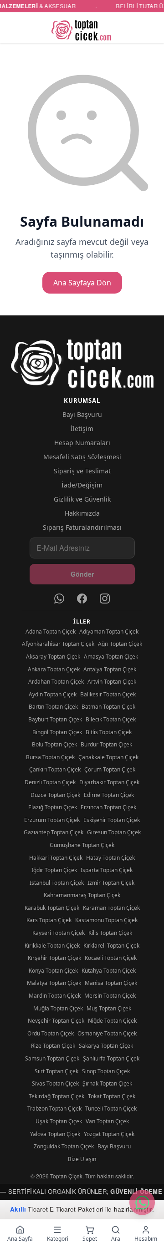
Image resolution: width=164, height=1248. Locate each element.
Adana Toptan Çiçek (51, 631)
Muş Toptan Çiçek (109, 1008)
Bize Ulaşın (82, 1159)
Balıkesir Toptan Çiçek (108, 694)
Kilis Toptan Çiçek (110, 933)
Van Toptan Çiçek (107, 1121)
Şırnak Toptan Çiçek (107, 1083)
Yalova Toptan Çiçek (55, 1134)
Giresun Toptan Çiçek (114, 832)
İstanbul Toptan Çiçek (57, 883)
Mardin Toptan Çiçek (55, 995)
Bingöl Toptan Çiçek (57, 732)
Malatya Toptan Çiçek (54, 983)
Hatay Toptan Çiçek (110, 858)
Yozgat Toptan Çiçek (109, 1134)
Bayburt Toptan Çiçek (55, 719)
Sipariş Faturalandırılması (82, 527)
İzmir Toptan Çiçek (110, 883)
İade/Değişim (82, 485)
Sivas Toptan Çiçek (55, 1083)
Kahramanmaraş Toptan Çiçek (82, 895)
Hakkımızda (82, 513)
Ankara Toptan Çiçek (54, 669)
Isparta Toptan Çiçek (107, 870)
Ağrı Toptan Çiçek (120, 644)
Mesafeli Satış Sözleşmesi (82, 456)
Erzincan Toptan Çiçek (108, 807)
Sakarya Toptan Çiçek (106, 1046)
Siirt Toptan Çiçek (56, 1071)
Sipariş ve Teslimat (82, 471)
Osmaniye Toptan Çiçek (107, 1033)
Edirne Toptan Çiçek (109, 795)
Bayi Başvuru (82, 414)
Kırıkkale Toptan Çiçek (52, 945)
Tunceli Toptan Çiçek (111, 1108)
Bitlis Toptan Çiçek (109, 732)
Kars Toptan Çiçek (49, 920)
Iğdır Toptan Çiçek (54, 870)
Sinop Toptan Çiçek (106, 1071)
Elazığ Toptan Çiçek (52, 807)
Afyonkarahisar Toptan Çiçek (58, 644)
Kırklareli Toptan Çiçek (111, 945)
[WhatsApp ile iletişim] (142, 1202)
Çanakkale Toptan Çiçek (108, 757)
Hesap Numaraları (82, 442)
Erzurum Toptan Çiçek (52, 820)
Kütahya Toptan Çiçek (109, 970)
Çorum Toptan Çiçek (109, 769)
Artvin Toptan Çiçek (111, 681)
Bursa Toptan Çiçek (50, 757)
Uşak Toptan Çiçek (59, 1121)
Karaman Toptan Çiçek (111, 908)
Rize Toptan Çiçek (53, 1046)
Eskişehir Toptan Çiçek (111, 820)
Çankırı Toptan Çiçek (55, 769)
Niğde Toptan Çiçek (112, 1021)
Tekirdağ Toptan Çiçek (56, 1096)
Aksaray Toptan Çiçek (53, 656)
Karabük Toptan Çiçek (52, 908)
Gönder (82, 573)
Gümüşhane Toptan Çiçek (82, 845)
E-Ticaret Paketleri (76, 1209)
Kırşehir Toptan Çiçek (54, 958)
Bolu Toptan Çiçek (54, 744)
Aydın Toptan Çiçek (53, 694)
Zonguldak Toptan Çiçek (64, 1146)
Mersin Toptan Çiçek (110, 995)
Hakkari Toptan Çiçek (55, 858)
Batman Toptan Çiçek (108, 706)
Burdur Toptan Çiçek (106, 744)
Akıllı (18, 1209)
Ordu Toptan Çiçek (50, 1033)
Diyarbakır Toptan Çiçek (109, 782)
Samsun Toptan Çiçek (52, 1058)
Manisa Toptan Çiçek (111, 983)
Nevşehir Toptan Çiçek (56, 1021)
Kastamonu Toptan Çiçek (106, 920)
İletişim (82, 428)
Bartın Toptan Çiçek (53, 706)
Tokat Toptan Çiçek (111, 1096)
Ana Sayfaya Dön (82, 283)
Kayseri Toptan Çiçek (58, 933)
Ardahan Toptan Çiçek (56, 681)
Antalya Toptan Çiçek (109, 669)
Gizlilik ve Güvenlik (82, 499)
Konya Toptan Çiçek (53, 970)
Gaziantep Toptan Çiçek (53, 832)
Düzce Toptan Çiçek (55, 795)
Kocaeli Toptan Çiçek (111, 958)
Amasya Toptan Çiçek (111, 656)
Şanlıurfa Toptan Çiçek (111, 1058)
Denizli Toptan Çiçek (50, 782)
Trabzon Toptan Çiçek (54, 1108)
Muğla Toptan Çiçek (58, 1008)
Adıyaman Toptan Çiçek (108, 631)
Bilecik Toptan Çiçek (111, 719)
